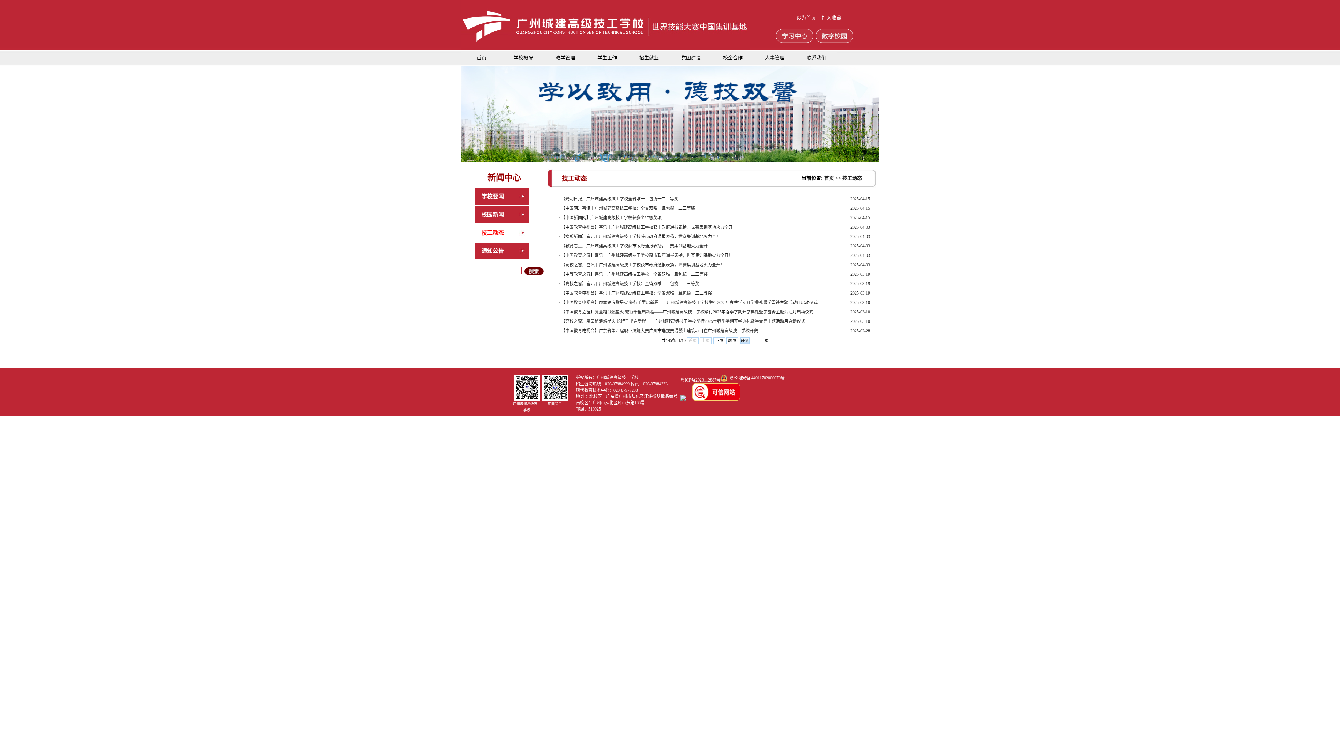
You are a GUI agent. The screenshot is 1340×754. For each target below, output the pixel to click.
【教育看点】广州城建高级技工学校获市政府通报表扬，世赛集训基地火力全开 (634, 246)
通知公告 (493, 251)
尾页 (732, 340)
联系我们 (816, 57)
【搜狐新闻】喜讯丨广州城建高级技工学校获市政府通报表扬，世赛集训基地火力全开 (640, 236)
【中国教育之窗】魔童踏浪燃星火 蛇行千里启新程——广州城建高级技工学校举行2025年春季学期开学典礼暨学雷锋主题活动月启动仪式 (687, 312)
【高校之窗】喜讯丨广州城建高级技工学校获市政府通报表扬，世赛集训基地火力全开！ (642, 265)
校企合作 (733, 57)
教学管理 (565, 57)
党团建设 (691, 57)
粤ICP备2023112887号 (700, 380)
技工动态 (493, 233)
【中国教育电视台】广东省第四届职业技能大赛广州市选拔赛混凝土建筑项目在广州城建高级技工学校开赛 (659, 330)
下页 (719, 340)
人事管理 (774, 57)
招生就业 (649, 57)
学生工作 (607, 57)
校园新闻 (493, 214)
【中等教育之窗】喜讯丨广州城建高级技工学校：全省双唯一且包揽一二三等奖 (634, 274)
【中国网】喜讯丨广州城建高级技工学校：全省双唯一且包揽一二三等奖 (628, 208)
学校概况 (523, 57)
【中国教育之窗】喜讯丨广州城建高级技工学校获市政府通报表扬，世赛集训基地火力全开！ (647, 255)
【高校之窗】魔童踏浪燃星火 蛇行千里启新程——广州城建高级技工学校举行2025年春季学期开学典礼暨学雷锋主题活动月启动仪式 (683, 321)
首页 (481, 57)
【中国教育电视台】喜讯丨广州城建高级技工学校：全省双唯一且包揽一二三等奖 (636, 293)
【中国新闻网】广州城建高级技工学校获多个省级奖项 (611, 217)
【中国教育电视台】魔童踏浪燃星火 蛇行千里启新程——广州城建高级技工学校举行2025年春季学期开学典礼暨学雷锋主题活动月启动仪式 (689, 302)
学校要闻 (493, 196)
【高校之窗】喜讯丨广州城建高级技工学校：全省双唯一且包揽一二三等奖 (630, 283)
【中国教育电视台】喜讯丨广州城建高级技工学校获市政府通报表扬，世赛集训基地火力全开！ (649, 227)
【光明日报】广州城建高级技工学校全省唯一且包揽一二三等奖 (619, 199)
